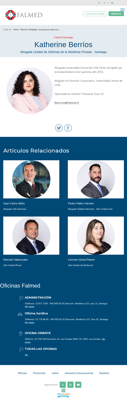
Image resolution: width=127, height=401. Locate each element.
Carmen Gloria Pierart (81, 259)
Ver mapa (29, 306)
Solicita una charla (95, 13)
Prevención (39, 373)
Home (16, 29)
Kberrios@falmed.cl (67, 102)
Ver (26, 355)
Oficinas (22, 373)
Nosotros (104, 373)
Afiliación (116, 13)
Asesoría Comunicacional (79, 373)
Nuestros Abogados (29, 29)
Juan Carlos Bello (14, 203)
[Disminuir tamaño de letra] (108, 3)
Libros (55, 373)
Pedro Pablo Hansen (81, 203)
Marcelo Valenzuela (15, 259)
